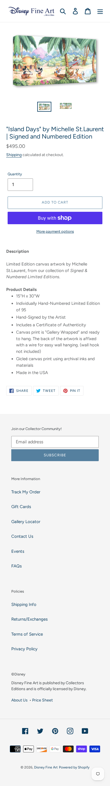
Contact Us (22, 536)
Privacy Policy (24, 648)
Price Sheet (42, 700)
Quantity (15, 174)
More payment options (55, 231)
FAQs (16, 566)
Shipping (14, 154)
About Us (19, 700)
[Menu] (100, 11)
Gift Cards (21, 506)
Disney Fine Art (46, 767)
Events (17, 551)
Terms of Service (27, 634)
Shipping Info (23, 604)
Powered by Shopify (74, 767)
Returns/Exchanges (29, 619)
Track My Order (25, 492)
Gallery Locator (25, 521)
